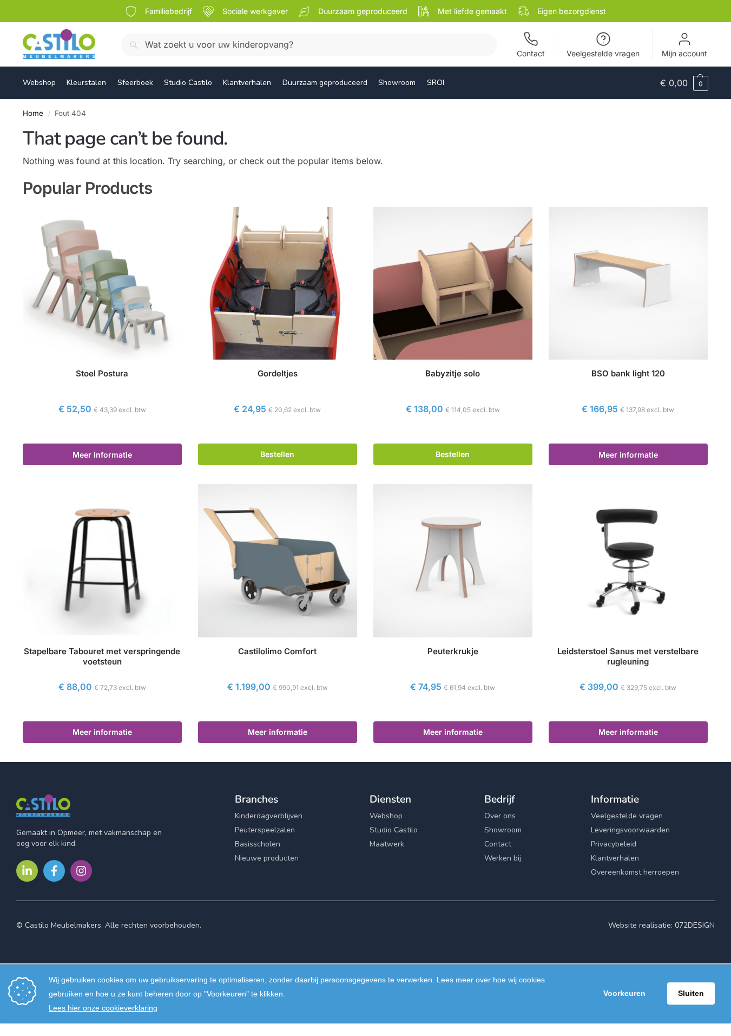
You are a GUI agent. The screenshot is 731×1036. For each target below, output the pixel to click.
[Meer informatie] (102, 432)
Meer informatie (102, 454)
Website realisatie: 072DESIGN (661, 925)
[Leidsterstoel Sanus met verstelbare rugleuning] (628, 560)
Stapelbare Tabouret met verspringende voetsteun (102, 656)
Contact (531, 53)
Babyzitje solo (452, 373)
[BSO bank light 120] (628, 283)
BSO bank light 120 (628, 373)
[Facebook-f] (54, 871)
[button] (684, 83)
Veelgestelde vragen (603, 53)
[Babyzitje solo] (452, 283)
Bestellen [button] (277, 454)
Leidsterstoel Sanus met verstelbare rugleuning (628, 656)
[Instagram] (81, 871)
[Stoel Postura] (102, 283)
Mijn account (684, 53)
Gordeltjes (278, 373)
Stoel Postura (102, 373)
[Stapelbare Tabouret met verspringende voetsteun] (102, 560)
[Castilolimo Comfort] (277, 560)
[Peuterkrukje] (452, 560)
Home (33, 113)
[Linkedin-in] (27, 871)
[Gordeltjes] (277, 283)
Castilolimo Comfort (277, 651)
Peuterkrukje (452, 651)
